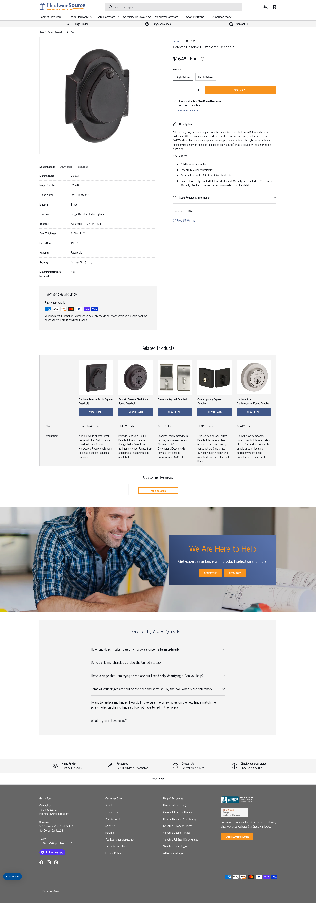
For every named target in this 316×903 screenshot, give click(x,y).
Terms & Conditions (116, 846)
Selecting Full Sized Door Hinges (180, 839)
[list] (98, 95)
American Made (222, 17)
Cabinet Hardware (51, 17)
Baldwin (177, 41)
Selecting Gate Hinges (175, 846)
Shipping (110, 825)
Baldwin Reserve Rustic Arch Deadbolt (63, 32)
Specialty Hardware (135, 17)
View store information (189, 110)
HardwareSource (52, 891)
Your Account (112, 819)
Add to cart (241, 90)
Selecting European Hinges (177, 825)
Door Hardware (79, 17)
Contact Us (210, 573)
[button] (274, 7)
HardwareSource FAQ (174, 805)
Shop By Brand (195, 17)
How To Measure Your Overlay (179, 819)
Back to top (158, 778)
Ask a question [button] (158, 490)
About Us (110, 805)
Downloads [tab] (66, 166)
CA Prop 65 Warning (184, 220)
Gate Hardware (106, 17)
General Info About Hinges (177, 812)
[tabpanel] (98, 226)
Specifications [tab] (47, 166)
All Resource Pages (173, 853)
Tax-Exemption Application (119, 839)
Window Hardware (166, 17)
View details (96, 412)
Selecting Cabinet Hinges (176, 832)
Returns (109, 832)
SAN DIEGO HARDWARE (237, 836)
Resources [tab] (82, 166)
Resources (235, 573)
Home (42, 32)
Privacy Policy (113, 853)
